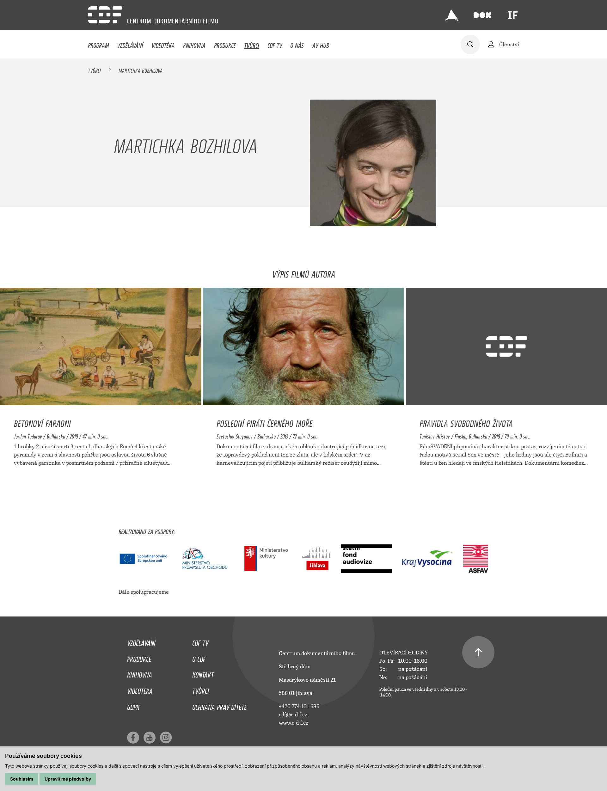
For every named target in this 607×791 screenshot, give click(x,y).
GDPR (133, 705)
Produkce (225, 44)
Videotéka (163, 44)
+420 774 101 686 (299, 706)
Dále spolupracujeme (144, 592)
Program (98, 44)
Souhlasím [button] (21, 779)
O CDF (198, 657)
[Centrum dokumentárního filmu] (105, 14)
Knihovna (194, 44)
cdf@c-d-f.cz (293, 715)
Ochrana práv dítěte (219, 705)
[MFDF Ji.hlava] (451, 15)
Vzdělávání (130, 44)
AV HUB (320, 44)
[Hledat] (470, 44)
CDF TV (274, 44)
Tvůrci (251, 44)
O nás (297, 44)
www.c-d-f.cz (293, 723)
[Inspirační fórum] (512, 15)
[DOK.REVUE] (482, 15)
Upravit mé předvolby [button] (68, 779)
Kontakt (203, 673)
